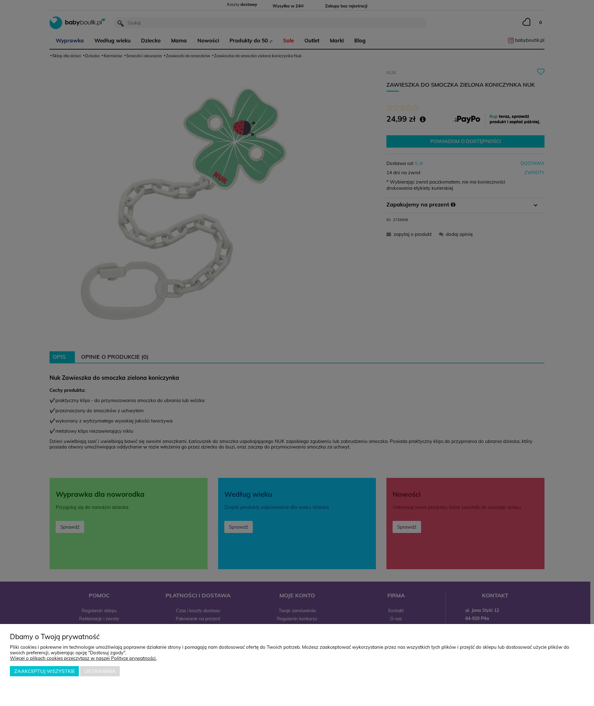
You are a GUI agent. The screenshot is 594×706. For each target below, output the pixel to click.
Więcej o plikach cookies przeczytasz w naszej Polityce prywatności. (83, 658)
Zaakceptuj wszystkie (44, 671)
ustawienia (100, 671)
